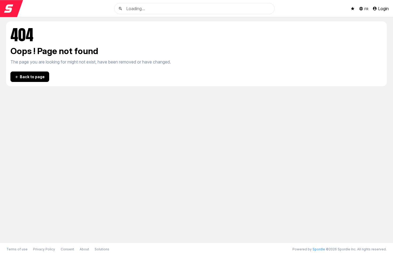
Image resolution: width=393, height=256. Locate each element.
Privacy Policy (44, 249)
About (84, 249)
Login (383, 8)
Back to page (32, 76)
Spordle (319, 249)
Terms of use (17, 249)
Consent (67, 249)
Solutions (102, 249)
